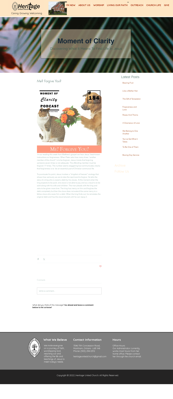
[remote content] (69, 214)
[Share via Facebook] (38, 259)
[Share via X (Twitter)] (44, 259)
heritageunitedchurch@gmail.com (89, 356)
